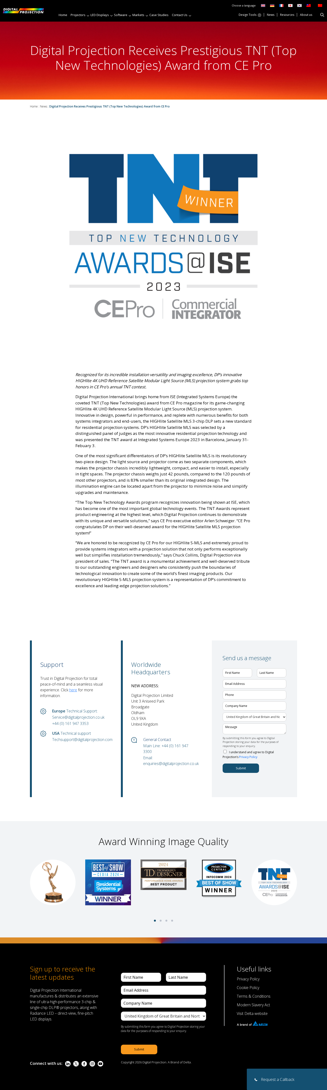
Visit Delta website (252, 1013)
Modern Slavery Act (253, 1004)
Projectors (78, 15)
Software (120, 15)
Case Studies (159, 15)
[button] (155, 921)
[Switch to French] (281, 5)
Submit (241, 768)
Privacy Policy (248, 757)
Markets (138, 15)
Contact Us (179, 15)
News (270, 15)
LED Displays (99, 15)
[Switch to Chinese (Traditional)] (307, 5)
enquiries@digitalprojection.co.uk (170, 763)
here (73, 690)
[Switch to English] (263, 5)
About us (306, 15)
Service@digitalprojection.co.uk (78, 717)
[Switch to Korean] (299, 5)
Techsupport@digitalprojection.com (79, 739)
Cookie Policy (248, 987)
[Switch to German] (272, 5)
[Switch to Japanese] (290, 5)
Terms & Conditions (254, 996)
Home (63, 15)
